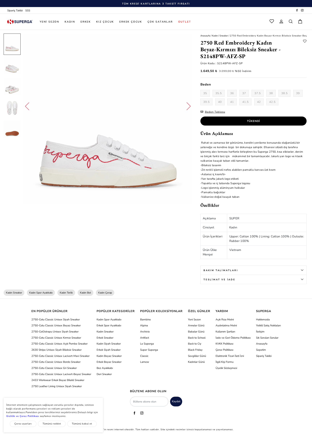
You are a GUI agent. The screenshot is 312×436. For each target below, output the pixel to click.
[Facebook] (297, 10)
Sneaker (224, 35)
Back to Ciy (194, 343)
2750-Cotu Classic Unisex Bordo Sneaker (56, 362)
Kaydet (176, 401)
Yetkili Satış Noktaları (268, 325)
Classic (144, 356)
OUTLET (184, 21)
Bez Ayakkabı (105, 368)
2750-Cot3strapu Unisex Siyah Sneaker (55, 331)
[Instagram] (302, 10)
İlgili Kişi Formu (224, 362)
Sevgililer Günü (197, 356)
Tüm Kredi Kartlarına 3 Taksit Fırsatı (156, 3)
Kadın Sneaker (14, 292)
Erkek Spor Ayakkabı (109, 325)
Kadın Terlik (66, 292)
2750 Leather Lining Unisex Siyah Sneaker (56, 386)
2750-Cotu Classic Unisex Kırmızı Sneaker (56, 337)
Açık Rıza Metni (225, 319)
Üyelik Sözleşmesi (226, 368)
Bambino (145, 319)
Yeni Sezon (194, 319)
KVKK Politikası (224, 343)
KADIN (70, 21)
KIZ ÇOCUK (105, 21)
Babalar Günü (196, 331)
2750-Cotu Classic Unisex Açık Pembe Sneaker (59, 343)
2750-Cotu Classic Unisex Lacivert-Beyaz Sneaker (61, 374)
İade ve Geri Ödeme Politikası (233, 337)
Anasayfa (205, 35)
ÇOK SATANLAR (160, 21)
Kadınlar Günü (196, 362)
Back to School (196, 337)
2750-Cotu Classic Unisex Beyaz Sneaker (56, 325)
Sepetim (261, 350)
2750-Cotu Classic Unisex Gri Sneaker (54, 368)
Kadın (215, 35)
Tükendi (253, 121)
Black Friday (195, 350)
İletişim (260, 331)
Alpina (144, 325)
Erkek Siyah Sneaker (109, 350)
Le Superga (147, 343)
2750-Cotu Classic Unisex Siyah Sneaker (55, 319)
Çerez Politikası (224, 350)
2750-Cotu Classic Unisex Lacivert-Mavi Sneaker (60, 356)
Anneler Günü (196, 325)
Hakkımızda (263, 319)
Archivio (145, 331)
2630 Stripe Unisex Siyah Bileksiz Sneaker (56, 350)
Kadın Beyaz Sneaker (109, 356)
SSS (27, 10)
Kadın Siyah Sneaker (109, 343)
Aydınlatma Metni (226, 325)
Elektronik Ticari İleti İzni (230, 356)
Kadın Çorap (105, 292)
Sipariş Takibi (15, 10)
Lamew (144, 362)
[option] (156, 3)
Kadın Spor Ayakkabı (41, 292)
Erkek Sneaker (105, 337)
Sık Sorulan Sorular (267, 337)
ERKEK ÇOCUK (130, 21)
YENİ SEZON (49, 21)
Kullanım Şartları (225, 331)
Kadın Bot (85, 292)
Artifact (144, 337)
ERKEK (86, 21)
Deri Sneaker (104, 374)
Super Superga (149, 350)
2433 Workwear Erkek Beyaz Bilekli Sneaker (57, 380)
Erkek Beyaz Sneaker (109, 362)
